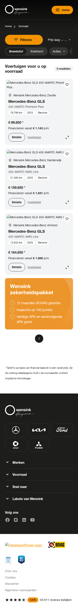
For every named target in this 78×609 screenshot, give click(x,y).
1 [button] (39, 338)
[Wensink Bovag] (56, 545)
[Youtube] (32, 519)
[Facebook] (7, 519)
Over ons (11, 571)
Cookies (10, 577)
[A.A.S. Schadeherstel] (21, 560)
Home (8, 26)
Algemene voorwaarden (21, 590)
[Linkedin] (24, 519)
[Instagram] (15, 519)
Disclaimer (12, 583)
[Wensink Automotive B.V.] (17, 10)
